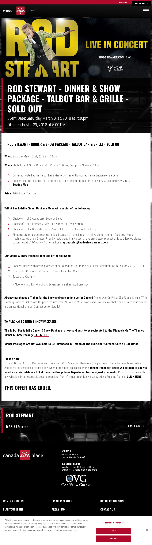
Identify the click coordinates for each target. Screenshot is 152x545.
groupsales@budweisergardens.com (85, 242)
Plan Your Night (13, 509)
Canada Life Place (19, 10)
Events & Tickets (13, 501)
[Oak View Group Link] (76, 481)
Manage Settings (113, 522)
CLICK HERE (41, 335)
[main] (76, 229)
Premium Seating (62, 501)
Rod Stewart (20, 415)
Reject (113, 530)
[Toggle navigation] (146, 10)
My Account (123, 2)
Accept (113, 538)
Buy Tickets (141, 3)
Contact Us (107, 509)
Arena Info (58, 509)
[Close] (147, 530)
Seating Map (20, 184)
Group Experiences (112, 501)
